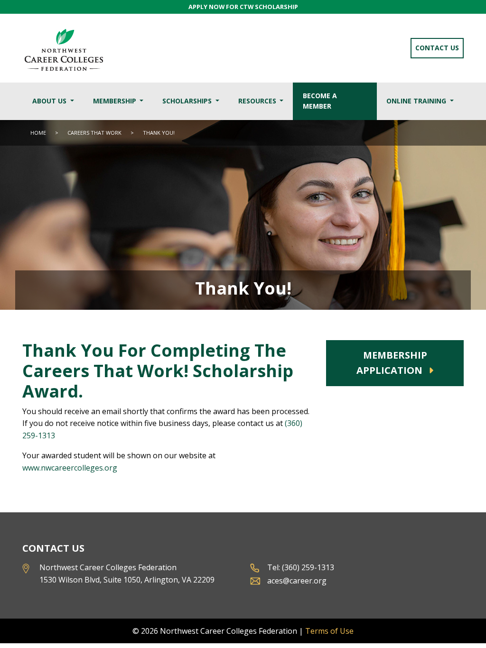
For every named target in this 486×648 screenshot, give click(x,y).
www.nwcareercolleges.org (69, 468)
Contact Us (437, 47)
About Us (50, 100)
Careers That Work (95, 132)
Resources (258, 100)
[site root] (63, 48)
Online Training (417, 100)
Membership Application (391, 363)
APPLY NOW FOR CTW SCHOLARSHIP (243, 6)
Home (38, 132)
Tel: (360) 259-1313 (300, 567)
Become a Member (320, 101)
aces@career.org (297, 580)
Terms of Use (329, 631)
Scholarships (188, 100)
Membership (115, 100)
